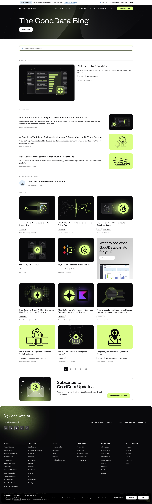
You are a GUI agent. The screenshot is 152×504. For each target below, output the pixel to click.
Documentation (57, 447)
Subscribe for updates (126, 422)
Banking (30, 483)
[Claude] (11, 428)
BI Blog (103, 473)
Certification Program (59, 460)
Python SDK (80, 447)
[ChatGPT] (6, 428)
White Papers (105, 457)
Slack (54, 453)
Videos (103, 463)
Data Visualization (9, 473)
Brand (127, 463)
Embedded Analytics (10, 470)
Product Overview (9, 447)
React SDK (80, 450)
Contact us (142, 422)
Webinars (104, 466)
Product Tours (105, 450)
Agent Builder (8, 450)
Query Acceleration (10, 483)
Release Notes (81, 460)
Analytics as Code (9, 463)
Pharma (30, 473)
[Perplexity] (27, 428)
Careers (128, 457)
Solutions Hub (32, 447)
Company (128, 447)
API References (82, 457)
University (56, 450)
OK (143, 497)
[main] (76, 206)
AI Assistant (8, 460)
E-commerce (32, 460)
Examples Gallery (82, 453)
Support (55, 457)
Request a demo (125, 8)
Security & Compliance (11, 486)
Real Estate (31, 470)
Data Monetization (9, 476)
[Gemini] (16, 428)
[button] (59, 8)
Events (103, 470)
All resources (105, 447)
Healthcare (31, 457)
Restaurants (32, 479)
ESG (29, 476)
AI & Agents (81, 76)
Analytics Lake (8, 457)
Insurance (31, 466)
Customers (129, 450)
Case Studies (105, 453)
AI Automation (8, 479)
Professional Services (35, 450)
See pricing (111, 422)
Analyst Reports (106, 460)
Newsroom (129, 460)
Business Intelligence (92, 76)
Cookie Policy (17, 499)
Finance (30, 463)
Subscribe (26, 29)
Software (31, 453)
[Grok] (22, 428)
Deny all (131, 497)
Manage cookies (118, 497)
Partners (128, 453)
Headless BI (7, 466)
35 (86, 369)
